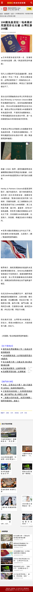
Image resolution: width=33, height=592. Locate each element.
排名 (26, 413)
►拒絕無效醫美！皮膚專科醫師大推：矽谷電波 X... (14, 368)
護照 (7, 413)
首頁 (1, 13)
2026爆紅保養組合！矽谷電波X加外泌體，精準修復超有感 (27, 505)
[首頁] (17, 2)
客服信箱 (8, 588)
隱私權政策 (26, 588)
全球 (12, 13)
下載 (29, 8)
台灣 (21, 413)
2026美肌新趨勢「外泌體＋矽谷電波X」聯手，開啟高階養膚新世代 (8, 458)
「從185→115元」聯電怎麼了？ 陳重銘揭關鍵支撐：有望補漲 (6, 523)
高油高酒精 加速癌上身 (8, 490)
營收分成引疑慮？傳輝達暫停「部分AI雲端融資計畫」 (27, 473)
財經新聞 (6, 13)
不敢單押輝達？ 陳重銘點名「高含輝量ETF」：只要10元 (8, 440)
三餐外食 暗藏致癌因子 (8, 508)
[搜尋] (31, 4)
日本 (12, 413)
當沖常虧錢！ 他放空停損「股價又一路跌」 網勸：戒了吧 (6, 473)
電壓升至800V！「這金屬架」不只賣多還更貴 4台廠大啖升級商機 (27, 523)
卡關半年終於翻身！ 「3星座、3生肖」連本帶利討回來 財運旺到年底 (27, 455)
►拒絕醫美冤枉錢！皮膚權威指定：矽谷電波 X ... (14, 371)
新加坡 (17, 413)
